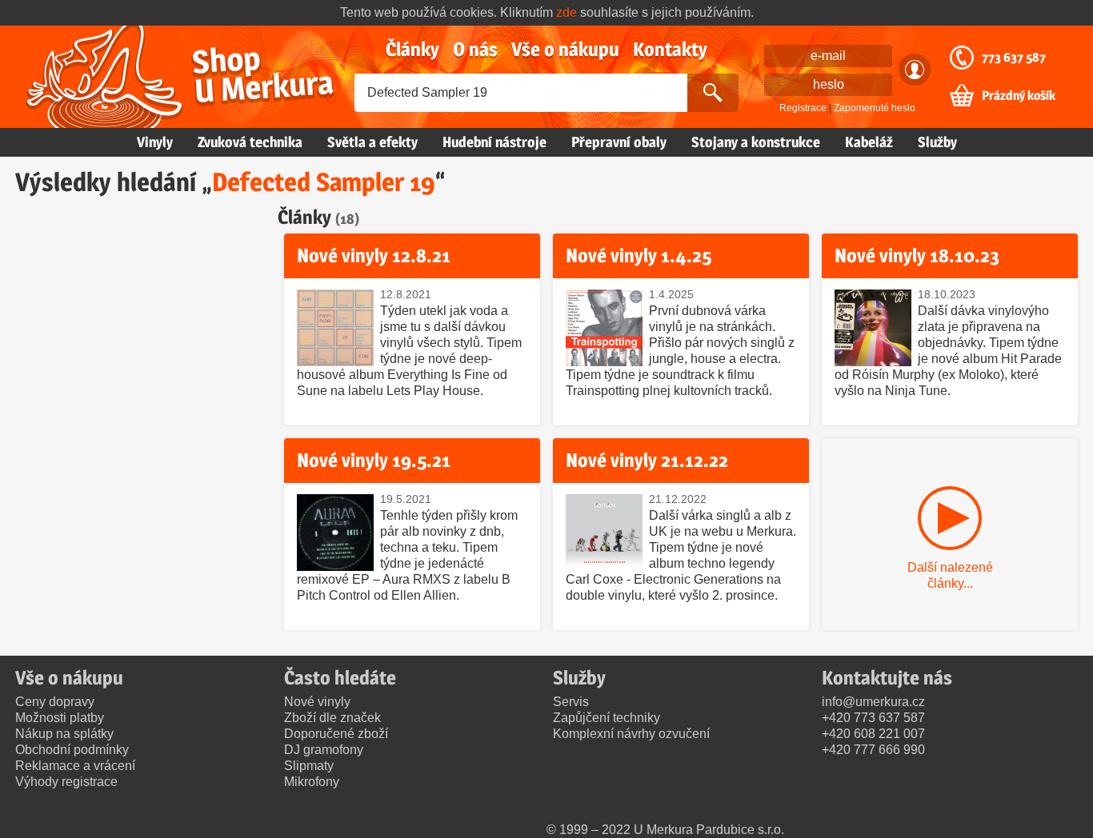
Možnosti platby (59, 717)
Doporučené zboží (336, 733)
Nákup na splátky (64, 733)
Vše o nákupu (565, 49)
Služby (937, 142)
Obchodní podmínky (72, 749)
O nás (475, 49)
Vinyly (155, 142)
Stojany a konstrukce (755, 142)
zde (566, 12)
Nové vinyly (317, 701)
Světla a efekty (372, 142)
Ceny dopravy (54, 701)
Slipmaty (309, 765)
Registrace (803, 108)
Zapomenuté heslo (874, 108)
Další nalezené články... (950, 575)
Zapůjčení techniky (606, 717)
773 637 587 (1014, 57)
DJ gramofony (323, 749)
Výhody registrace (66, 781)
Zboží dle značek (332, 717)
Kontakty (670, 49)
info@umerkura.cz (873, 701)
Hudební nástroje (494, 142)
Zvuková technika (250, 142)
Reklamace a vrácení (75, 765)
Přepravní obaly (619, 142)
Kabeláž (869, 142)
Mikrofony (311, 781)
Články (412, 49)
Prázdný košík (1018, 96)
